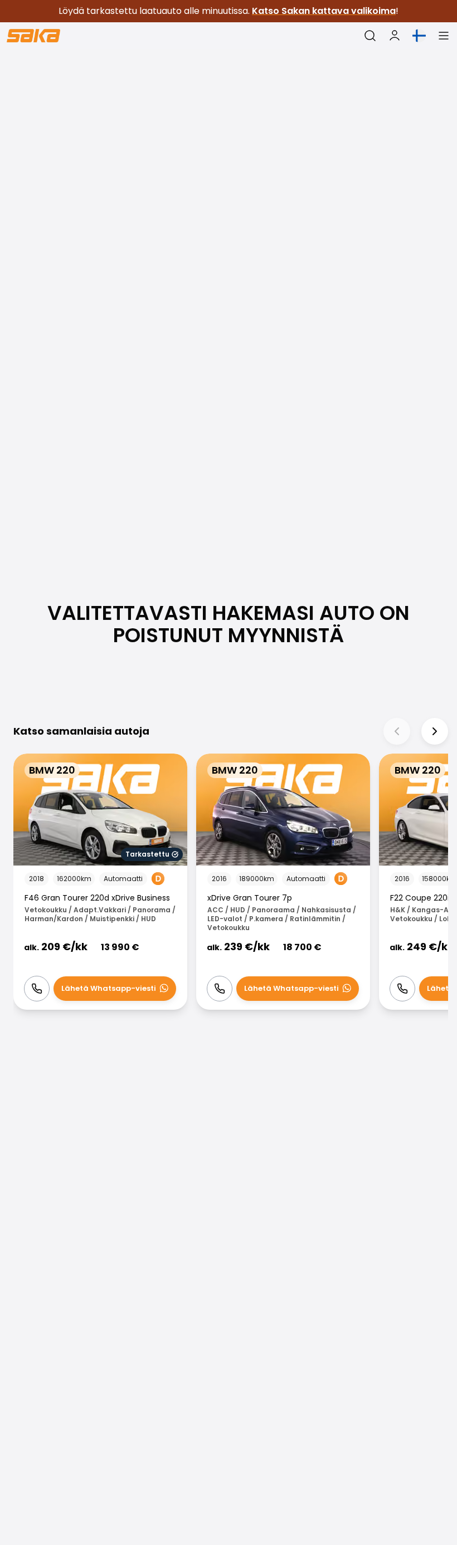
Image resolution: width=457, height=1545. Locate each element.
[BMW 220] (100, 882)
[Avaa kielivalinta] (419, 35)
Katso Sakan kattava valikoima (324, 10)
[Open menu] (443, 35)
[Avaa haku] (370, 35)
